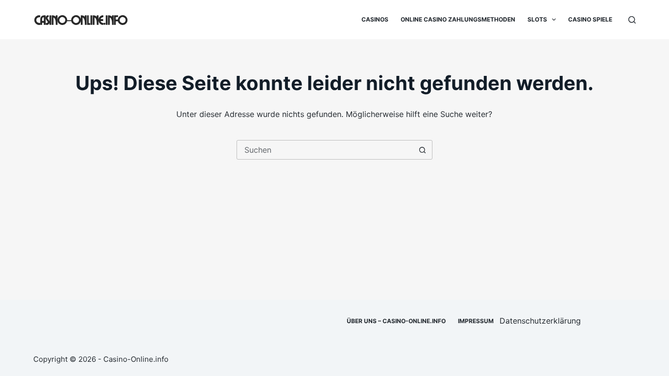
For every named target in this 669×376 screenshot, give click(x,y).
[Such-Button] (422, 150)
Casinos (374, 19)
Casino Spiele (590, 19)
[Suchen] (632, 20)
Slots (537, 19)
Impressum (476, 321)
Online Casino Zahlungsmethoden (458, 19)
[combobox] (325, 150)
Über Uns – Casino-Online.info (396, 321)
